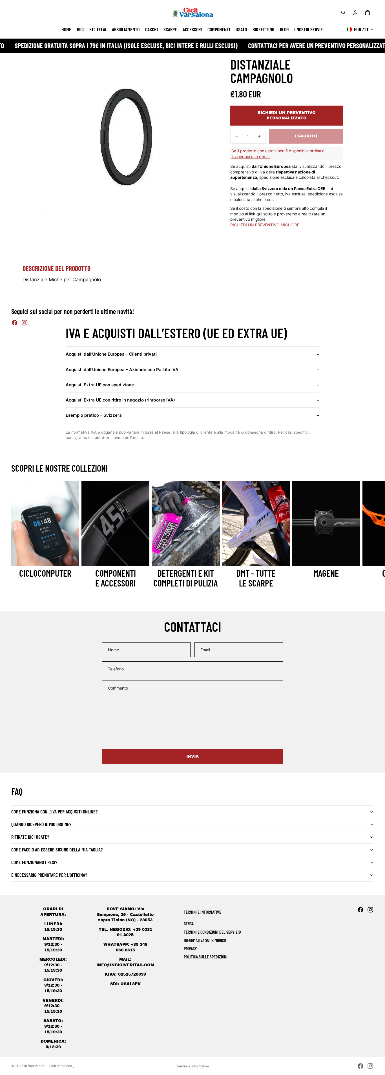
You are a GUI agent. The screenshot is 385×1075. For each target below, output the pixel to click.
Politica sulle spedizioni (205, 956)
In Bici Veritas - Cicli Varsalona (48, 1066)
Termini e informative (192, 1066)
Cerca (189, 923)
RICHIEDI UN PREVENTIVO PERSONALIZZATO (287, 116)
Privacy (190, 948)
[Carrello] (367, 12)
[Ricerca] (343, 12)
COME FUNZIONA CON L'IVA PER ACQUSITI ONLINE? (54, 811)
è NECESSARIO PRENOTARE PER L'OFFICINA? (49, 875)
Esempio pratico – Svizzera (192, 415)
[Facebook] (14, 322)
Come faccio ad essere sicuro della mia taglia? (57, 849)
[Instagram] (24, 322)
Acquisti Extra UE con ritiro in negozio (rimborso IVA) (192, 400)
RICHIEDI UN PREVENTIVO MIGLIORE (264, 224)
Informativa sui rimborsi (205, 940)
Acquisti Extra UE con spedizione (192, 384)
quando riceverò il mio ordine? (41, 824)
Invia (192, 756)
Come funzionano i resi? (34, 862)
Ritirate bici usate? (30, 837)
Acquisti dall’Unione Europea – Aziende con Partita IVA (192, 369)
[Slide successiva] (367, 534)
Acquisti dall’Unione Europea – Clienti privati (192, 354)
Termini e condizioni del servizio (212, 932)
